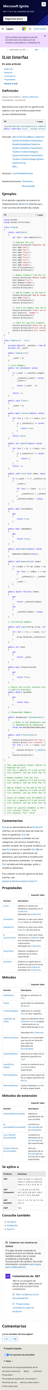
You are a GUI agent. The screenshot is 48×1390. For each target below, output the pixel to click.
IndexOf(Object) (10, 1053)
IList (26, 204)
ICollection (27, 181)
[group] (24, 127)
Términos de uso (9, 1382)
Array (36, 1021)
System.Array (19, 162)
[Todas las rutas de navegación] (4, 50)
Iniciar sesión (40, 29)
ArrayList (11, 1221)
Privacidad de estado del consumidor (18, 1378)
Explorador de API (17, 49)
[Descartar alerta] (44, 4)
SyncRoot (7, 961)
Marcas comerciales (29, 1382)
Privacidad (6, 1375)
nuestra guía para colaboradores (23, 1265)
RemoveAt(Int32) (10, 1085)
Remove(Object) (10, 1075)
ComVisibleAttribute (23, 173)
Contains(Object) (10, 1011)
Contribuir (37, 1371)
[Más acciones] (43, 50)
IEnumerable (28, 186)
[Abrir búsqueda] (30, 28)
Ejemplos (8, 72)
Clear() (6, 1003)
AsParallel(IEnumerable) (14, 1113)
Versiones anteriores (11, 1371)
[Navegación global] (2, 28)
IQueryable (36, 1130)
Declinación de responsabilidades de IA (20, 1367)
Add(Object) (8, 995)
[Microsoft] (24, 29)
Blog (26, 1371)
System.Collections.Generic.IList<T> (19, 881)
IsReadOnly (8, 927)
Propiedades (9, 79)
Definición (8, 69)
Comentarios (10, 76)
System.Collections (30, 97)
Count (6, 906)
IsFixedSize (8, 919)
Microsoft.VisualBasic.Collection (28, 136)
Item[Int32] (8, 951)
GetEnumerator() (10, 1037)
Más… (15, 166)
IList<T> (11, 1229)
